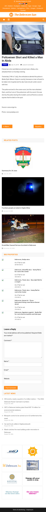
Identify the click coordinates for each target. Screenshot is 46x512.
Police (5, 64)
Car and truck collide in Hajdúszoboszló (17, 424)
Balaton (10, 6)
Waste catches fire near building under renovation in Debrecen (21, 431)
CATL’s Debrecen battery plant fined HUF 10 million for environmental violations (22, 408)
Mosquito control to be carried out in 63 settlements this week (23, 417)
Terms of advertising (19, 510)
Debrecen (24, 6)
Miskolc (13, 8)
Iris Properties (11, 255)
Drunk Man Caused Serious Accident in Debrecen (19, 245)
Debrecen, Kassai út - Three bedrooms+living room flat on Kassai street (27, 302)
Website (6, 378)
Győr (39, 6)
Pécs (27, 8)
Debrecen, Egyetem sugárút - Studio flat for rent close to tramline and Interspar (28, 313)
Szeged (33, 8)
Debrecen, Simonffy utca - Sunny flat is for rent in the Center (28, 270)
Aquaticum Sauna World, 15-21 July (39, 126)
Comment (8, 340)
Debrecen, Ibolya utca (22, 259)
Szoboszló (40, 8)
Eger (30, 6)
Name (6, 361)
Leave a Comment (28, 65)
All (6, 6)
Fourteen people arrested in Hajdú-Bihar (16, 208)
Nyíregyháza (21, 8)
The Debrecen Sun (25, 15)
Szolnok (23, 10)
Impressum (30, 510)
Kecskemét (6, 8)
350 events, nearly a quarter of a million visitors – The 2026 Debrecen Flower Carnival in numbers (24, 400)
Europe (35, 6)
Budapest (17, 6)
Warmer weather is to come (8, 126)
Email (6, 370)
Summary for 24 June (9, 171)
